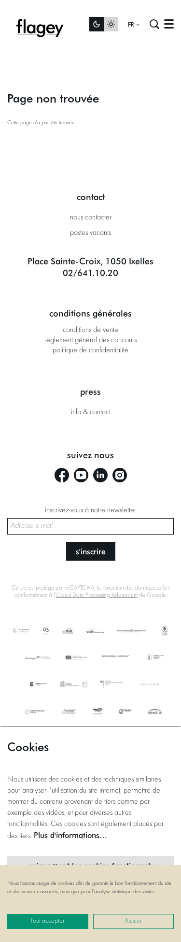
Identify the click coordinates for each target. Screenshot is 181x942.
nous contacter (90, 217)
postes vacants (90, 233)
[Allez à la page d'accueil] (40, 24)
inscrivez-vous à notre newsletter (90, 510)
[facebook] (62, 475)
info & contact (91, 412)
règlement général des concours (90, 340)
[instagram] (119, 475)
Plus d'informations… (70, 835)
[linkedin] (100, 475)
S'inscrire (91, 551)
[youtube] (81, 475)
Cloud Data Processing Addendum (97, 595)
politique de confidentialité (90, 350)
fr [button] (132, 24)
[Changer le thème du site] (103, 24)
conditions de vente (90, 330)
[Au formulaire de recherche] (154, 24)
